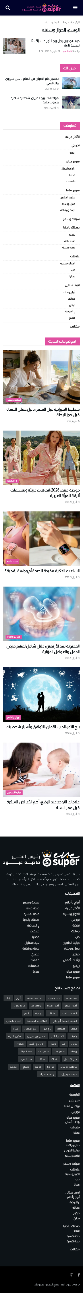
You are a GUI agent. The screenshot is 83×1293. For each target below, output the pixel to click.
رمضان (20, 1043)
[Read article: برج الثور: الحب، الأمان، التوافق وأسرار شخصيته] (41, 694)
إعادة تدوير (19, 1005)
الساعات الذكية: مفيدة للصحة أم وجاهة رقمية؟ (42, 571)
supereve (71, 998)
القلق (74, 1028)
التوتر (26, 1013)
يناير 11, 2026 (50, 89)
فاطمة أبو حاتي (68, 1066)
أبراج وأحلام (69, 292)
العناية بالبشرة (13, 1021)
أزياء (8, 998)
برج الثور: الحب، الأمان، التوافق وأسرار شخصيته (43, 727)
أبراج (18, 998)
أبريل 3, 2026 (71, 814)
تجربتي (75, 145)
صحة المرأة (27, 1051)
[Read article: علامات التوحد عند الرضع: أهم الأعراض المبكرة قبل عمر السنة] (41, 770)
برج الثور (46, 1028)
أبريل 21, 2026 (71, 658)
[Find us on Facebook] (79, 1274)
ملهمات (70, 181)
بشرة (16, 1028)
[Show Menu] (75, 8)
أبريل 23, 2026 (71, 577)
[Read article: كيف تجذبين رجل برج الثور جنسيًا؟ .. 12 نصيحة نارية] (14, 46)
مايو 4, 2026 (72, 421)
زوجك (73, 1051)
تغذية (72, 234)
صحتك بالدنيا (71, 227)
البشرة (38, 1013)
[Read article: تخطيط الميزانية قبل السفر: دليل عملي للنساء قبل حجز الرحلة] (41, 377)
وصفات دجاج (46, 1074)
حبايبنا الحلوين (67, 197)
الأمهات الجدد (69, 1013)
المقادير (61, 1028)
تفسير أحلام (57, 1036)
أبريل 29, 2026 (71, 502)
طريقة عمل (70, 1059)
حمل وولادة (68, 203)
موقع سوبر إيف (68, 1074)
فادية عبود (66, 51)
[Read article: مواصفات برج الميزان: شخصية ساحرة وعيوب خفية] (71, 102)
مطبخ (72, 317)
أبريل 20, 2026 (71, 733)
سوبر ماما (73, 190)
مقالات (75, 326)
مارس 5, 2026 (51, 51)
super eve (54, 998)
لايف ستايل (72, 285)
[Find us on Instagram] (71, 1274)
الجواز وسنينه (52, 22)
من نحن (74, 1100)
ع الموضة (70, 311)
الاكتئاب (52, 1013)
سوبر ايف (43, 1051)
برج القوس (30, 1028)
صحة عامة (69, 241)
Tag (65, 22)
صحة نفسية (68, 247)
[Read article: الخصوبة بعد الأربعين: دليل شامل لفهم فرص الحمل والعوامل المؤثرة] (41, 614)
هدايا (72, 276)
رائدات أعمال (68, 168)
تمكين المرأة (14, 1036)
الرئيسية (75, 22)
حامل (74, 1043)
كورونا (50, 1066)
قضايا (72, 175)
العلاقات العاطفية (37, 1021)
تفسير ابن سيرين (36, 1036)
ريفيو (72, 152)
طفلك (54, 1059)
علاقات (75, 256)
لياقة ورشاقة (67, 210)
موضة (13, 1066)
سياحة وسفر (71, 219)
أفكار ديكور (71, 1005)
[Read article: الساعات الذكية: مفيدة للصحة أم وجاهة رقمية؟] (41, 538)
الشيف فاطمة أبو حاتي (64, 1021)
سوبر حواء (73, 161)
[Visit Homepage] (41, 7)
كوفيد (38, 1066)
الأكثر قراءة (72, 136)
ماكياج (25, 1066)
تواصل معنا (72, 1106)
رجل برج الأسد (36, 1043)
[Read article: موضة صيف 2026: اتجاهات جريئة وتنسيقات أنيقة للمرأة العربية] (41, 458)
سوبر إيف (59, 1051)
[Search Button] (8, 8)
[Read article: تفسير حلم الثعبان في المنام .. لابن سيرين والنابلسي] (71, 83)
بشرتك (73, 1036)
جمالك (71, 298)
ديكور (72, 305)
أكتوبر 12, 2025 (50, 108)
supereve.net (34, 998)
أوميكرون (36, 1005)
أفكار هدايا (53, 1005)
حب (73, 269)
